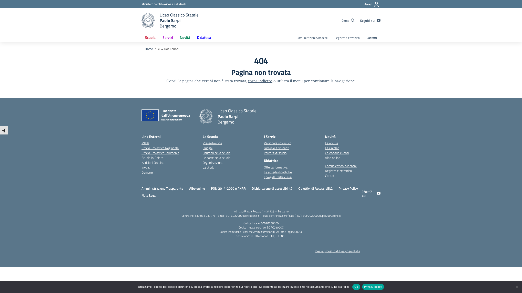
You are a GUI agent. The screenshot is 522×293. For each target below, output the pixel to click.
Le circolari (332, 147)
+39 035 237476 (205, 215)
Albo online (332, 157)
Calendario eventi (337, 152)
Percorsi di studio (275, 152)
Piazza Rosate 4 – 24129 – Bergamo (266, 211)
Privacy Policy (348, 188)
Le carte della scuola (216, 157)
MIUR (145, 143)
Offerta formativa (276, 167)
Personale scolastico (277, 143)
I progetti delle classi (278, 177)
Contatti (372, 37)
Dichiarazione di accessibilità (272, 188)
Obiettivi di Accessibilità (315, 188)
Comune (147, 172)
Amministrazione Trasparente (162, 188)
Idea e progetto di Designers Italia (337, 251)
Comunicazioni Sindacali (312, 37)
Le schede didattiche (278, 172)
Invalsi (146, 167)
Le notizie (331, 143)
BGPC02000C (275, 227)
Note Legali (149, 195)
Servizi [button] (168, 37)
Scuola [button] (150, 37)
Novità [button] (185, 37)
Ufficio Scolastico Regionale (160, 147)
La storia (208, 167)
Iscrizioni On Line (153, 162)
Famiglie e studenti (276, 147)
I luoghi (207, 147)
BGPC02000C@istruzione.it (242, 215)
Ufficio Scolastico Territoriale (160, 152)
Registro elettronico (347, 37)
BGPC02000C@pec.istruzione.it (322, 215)
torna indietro (260, 81)
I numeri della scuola (216, 152)
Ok (356, 286)
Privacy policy (373, 286)
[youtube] (378, 20)
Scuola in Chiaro (152, 157)
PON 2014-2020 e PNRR (228, 188)
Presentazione (212, 143)
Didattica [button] (204, 37)
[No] (517, 287)
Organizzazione (213, 162)
